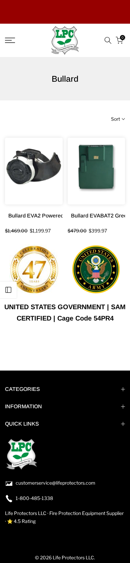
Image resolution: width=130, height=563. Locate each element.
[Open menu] (18, 40)
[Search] (108, 40)
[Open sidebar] (8, 290)
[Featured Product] (34, 171)
